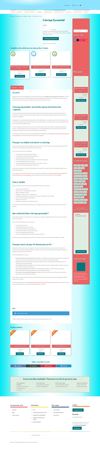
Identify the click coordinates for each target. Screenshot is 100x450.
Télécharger (20, 353)
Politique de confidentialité (39, 415)
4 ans (75, 165)
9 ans (79, 168)
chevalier (85, 176)
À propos (14, 409)
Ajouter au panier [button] (20, 76)
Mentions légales (37, 422)
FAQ (34, 409)
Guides (86, 12)
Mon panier (56, 415)
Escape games (48, 12)
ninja (75, 197)
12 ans (79, 170)
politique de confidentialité (80, 425)
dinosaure (85, 178)
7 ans (86, 165)
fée (85, 184)
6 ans (82, 165)
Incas (81, 186)
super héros (80, 202)
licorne (85, 192)
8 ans (75, 168)
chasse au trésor (78, 176)
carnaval (85, 173)
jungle (80, 192)
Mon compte (67, 5)
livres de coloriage (78, 194)
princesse (76, 200)
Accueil (13, 12)
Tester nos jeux (15, 415)
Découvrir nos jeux (81, 251)
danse (80, 178)
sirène (85, 200)
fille (79, 184)
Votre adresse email (77, 417)
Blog (13, 412)
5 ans (79, 165)
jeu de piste (84, 189)
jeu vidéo (76, 192)
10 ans (82, 168)
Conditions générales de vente (40, 412)
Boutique (19, 12)
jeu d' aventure (77, 189)
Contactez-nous (78, 410)
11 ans (75, 170)
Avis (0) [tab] (21, 87)
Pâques (81, 200)
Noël (79, 197)
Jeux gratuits (77, 12)
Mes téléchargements (58, 412)
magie (85, 194)
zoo (85, 202)
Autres (29, 16)
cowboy (76, 178)
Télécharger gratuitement (50, 38)
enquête (76, 181)
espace (75, 184)
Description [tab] (14, 87)
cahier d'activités (78, 173)
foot (82, 184)
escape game (82, 181)
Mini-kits (68, 12)
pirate (82, 197)
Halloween (76, 186)
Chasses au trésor (29, 12)
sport (75, 202)
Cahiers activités (59, 12)
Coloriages (25, 16)
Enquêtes (39, 12)
